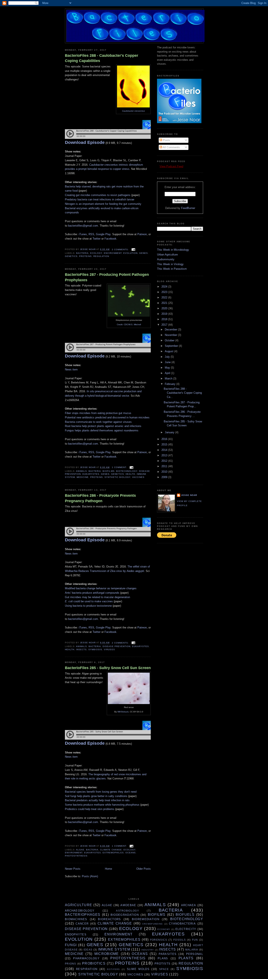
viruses (109, 649)
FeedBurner (188, 208)
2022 (164, 297)
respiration (86, 969)
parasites (168, 954)
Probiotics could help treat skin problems (89, 809)
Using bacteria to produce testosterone (88, 605)
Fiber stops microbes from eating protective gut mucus (98, 413)
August (169, 351)
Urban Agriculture (167, 254)
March (169, 378)
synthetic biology (117, 477)
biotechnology (126, 471)
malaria (191, 949)
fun (195, 939)
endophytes (75, 934)
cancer (82, 923)
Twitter (96, 238)
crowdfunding (152, 924)
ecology (96, 253)
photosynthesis (76, 856)
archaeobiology (79, 910)
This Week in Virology (170, 264)
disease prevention (116, 646)
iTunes (83, 234)
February (170, 384)
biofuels (185, 914)
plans (163, 958)
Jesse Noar (189, 495)
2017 (164, 324)
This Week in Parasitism (172, 268)
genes (143, 253)
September (172, 345)
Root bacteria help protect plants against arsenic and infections (103, 426)
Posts (166, 140)
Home (108, 868)
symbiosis (95, 649)
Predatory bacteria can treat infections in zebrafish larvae (99, 199)
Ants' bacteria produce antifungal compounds (92, 592)
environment (112, 253)
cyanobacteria (182, 923)
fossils (179, 939)
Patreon (142, 234)
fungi (71, 945)
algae (80, 850)
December (171, 329)
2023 (164, 292)
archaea (188, 905)
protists (162, 963)
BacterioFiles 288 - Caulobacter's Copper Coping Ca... (183, 393)
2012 (164, 460)
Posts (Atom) (90, 876)
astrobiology (127, 910)
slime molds (138, 969)
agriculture (78, 905)
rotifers (113, 969)
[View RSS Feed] (158, 166)
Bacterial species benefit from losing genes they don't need (101, 791)
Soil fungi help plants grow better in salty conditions (96, 796)
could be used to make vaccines (89, 601)
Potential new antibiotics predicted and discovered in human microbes (107, 417)
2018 (164, 319)
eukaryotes (90, 474)
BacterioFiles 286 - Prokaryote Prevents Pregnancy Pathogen (100, 498)
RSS (91, 234)
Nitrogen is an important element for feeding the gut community (103, 203)
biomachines (76, 919)
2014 (164, 449)
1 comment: (120, 467)
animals (81, 471)
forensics (158, 939)
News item (71, 369)
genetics (71, 256)
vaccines (138, 477)
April (168, 373)
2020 (164, 308)
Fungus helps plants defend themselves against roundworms (101, 430)
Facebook (110, 238)
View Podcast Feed (171, 166)
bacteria (82, 253)
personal (194, 954)
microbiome (106, 954)
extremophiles (113, 852)
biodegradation (125, 914)
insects (81, 649)
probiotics (94, 963)
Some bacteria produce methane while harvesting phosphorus (102, 804)
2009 (164, 477)
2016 (164, 439)
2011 (164, 466)
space (164, 969)
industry (147, 950)
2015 (164, 444)
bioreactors (109, 919)
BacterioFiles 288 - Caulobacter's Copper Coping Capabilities (101, 58)
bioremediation (145, 919)
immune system (114, 949)
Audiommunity (165, 259)
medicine (83, 477)
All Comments (171, 147)
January (170, 432)
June (168, 362)
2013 (164, 455)
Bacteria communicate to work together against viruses (98, 421)
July (168, 356)
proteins (85, 256)
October (170, 340)
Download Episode (85, 142)
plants (186, 958)
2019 (164, 313)
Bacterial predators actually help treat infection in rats (97, 800)
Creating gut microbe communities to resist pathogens (97, 195)
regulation (101, 256)
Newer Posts (72, 868)
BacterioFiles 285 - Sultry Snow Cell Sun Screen (108, 668)
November (171, 335)
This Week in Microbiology (173, 249)
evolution (130, 253)
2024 (164, 286)
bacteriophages (82, 914)
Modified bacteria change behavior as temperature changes (101, 588)
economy (163, 929)
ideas (88, 949)
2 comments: (121, 249)
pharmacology (86, 958)
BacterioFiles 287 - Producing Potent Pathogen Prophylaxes (107, 277)
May (168, 367)
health (130, 474)
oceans (130, 852)
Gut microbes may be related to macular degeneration (97, 597)
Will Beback (123, 712)
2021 (164, 302)
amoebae (128, 905)
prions (70, 963)
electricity (185, 929)
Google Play (103, 234)
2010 (164, 471)
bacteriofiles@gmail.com (83, 225)
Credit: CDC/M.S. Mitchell (129, 324)
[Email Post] (133, 249)
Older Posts (143, 868)
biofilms (108, 471)
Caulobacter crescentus (133, 111)
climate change (111, 850)
